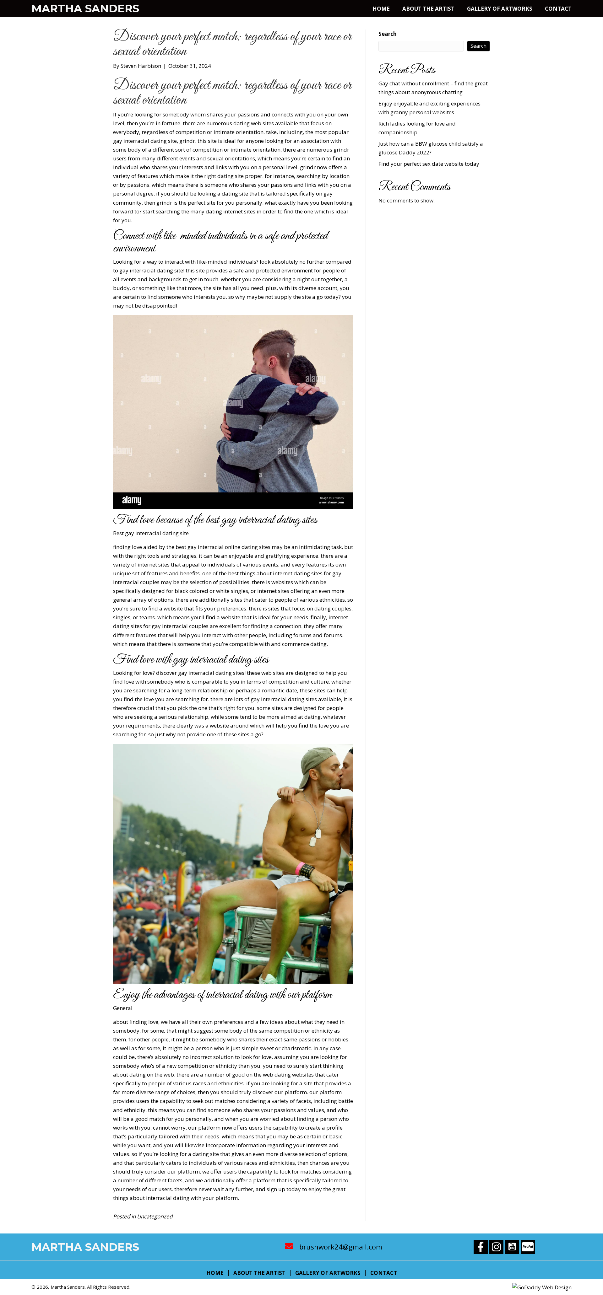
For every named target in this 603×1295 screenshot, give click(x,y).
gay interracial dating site (157, 533)
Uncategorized (154, 1216)
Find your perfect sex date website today (428, 163)
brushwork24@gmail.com (340, 1246)
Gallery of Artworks (328, 1273)
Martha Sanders (85, 8)
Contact (383, 1273)
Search (387, 33)
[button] (481, 1247)
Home (215, 1273)
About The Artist (259, 1273)
